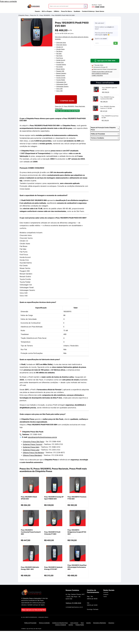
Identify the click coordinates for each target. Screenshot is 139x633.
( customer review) (67, 19)
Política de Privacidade (30, 622)
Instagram (105, 594)
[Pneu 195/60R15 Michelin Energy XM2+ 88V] (31, 547)
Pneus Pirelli (58, 108)
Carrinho (71, 624)
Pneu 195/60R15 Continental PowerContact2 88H (31, 532)
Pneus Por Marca (66, 11)
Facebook (105, 592)
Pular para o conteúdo (8, 1)
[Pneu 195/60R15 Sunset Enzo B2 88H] (96, 120)
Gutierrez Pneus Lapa (31, 450)
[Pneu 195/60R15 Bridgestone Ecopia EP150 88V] (78, 511)
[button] (104, 128)
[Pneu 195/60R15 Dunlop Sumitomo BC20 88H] (95, 101)
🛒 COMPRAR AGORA (66, 101)
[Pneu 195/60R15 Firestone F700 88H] (78, 478)
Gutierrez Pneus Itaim (31, 447)
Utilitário (56, 11)
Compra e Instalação (60, 624)
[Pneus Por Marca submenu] (72, 11)
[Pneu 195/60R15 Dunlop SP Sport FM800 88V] (54, 478)
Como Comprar (74, 622)
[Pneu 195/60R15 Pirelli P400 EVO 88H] (36, 46)
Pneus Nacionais (80, 106)
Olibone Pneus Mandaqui (32, 455)
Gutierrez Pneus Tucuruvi (32, 444)
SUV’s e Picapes (47, 11)
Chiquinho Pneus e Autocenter (32, 598)
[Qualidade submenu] (80, 11)
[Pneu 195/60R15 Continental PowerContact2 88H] (31, 511)
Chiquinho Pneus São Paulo (33, 442)
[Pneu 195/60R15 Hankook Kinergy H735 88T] (54, 547)
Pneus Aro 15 (34, 15)
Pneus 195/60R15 (45, 15)
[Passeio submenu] (40, 11)
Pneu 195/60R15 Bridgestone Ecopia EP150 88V (77, 532)
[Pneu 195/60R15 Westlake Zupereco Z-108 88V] (95, 110)
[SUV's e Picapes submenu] (52, 11)
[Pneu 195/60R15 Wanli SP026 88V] (31, 478)
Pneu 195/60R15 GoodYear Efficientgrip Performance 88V (77, 567)
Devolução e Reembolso (99, 622)
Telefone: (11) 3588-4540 (73, 603)
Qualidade (77, 11)
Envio (82, 622)
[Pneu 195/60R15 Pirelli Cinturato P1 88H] (54, 511)
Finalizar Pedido (80, 624)
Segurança (111, 622)
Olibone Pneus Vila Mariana (33, 453)
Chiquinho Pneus (23, 15)
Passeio (37, 11)
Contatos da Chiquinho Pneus (60, 622)
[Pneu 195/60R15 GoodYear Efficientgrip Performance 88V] (78, 547)
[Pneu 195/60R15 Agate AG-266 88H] (96, 91)
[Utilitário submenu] (59, 11)
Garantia (88, 622)
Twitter (105, 596)
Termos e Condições (44, 622)
